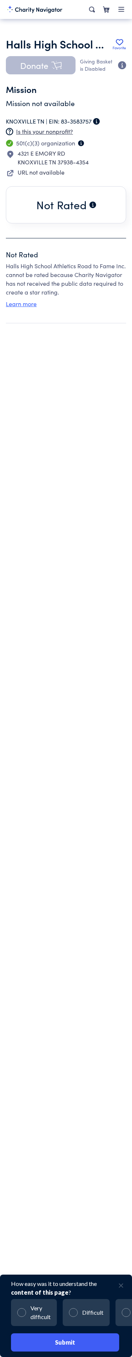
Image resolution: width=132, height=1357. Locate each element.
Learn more (21, 304)
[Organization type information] (81, 143)
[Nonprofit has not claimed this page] (9, 131)
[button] (41, 65)
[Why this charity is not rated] (92, 205)
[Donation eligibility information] (122, 65)
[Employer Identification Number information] (96, 121)
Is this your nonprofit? (44, 131)
